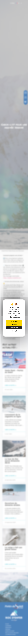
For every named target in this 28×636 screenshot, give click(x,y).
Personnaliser (14, 327)
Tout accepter (14, 321)
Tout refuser (14, 324)
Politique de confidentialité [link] (14, 331)
